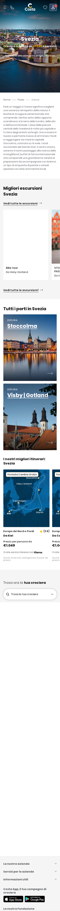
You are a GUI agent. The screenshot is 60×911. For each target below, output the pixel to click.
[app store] (13, 899)
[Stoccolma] (50, 374)
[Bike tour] (25, 245)
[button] (45, 7)
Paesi (21, 99)
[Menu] (5, 7)
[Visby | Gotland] (50, 443)
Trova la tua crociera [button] (24, 594)
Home (6, 99)
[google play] (35, 899)
